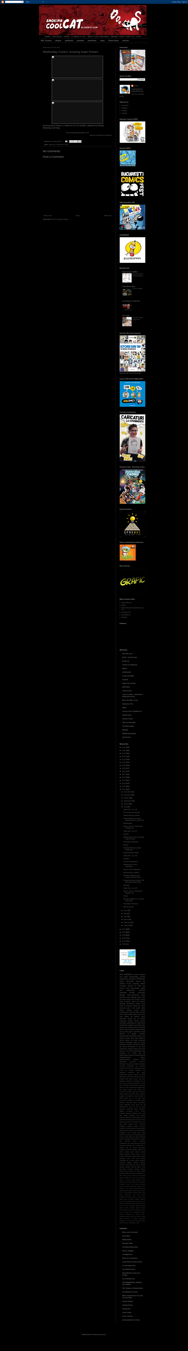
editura (122, 1130)
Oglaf (124, 708)
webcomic (131, 990)
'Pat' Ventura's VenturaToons (132, 1288)
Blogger (103, 1334)
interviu (122, 1034)
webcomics (52, 144)
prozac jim (134, 1216)
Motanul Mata (140, 1156)
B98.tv (123, 605)
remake (130, 1171)
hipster (138, 1207)
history (143, 1019)
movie (122, 1014)
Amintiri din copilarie (127, 1025)
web (124, 1222)
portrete (127, 1186)
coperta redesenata (126, 1165)
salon (139, 1216)
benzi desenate (127, 981)
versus (143, 1023)
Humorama (126, 1309)
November (127, 795)
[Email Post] (66, 141)
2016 (124, 777)
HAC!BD (129, 1100)
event (138, 981)
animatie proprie (132, 1126)
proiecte (80, 40)
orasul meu (125, 988)
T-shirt (134, 1053)
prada (132, 1152)
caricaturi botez (131, 1141)
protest (139, 1186)
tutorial (139, 1025)
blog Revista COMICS (130, 272)
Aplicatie (126, 885)
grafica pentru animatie (127, 1207)
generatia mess (129, 1104)
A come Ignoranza (128, 1266)
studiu (130, 1190)
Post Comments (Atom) (60, 219)
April (125, 916)
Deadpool (122, 1126)
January (127, 925)
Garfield (125, 680)
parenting (130, 1023)
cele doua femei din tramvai (136, 1143)
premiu (128, 1216)
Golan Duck (113, 40)
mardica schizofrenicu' (131, 1085)
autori (143, 1100)
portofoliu (92, 40)
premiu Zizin (124, 1171)
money (135, 1049)
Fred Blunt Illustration (130, 1247)
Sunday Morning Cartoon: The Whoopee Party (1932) (133, 881)
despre (58, 40)
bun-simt (142, 1126)
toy (126, 1070)
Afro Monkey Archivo (130, 1292)
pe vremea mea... (139, 1214)
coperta (128, 1128)
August (126, 804)
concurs (142, 990)
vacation (138, 1029)
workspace (133, 1222)
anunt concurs (139, 1021)
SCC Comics (46, 40)
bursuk (139, 1036)
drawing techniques (127, 1004)
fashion (136, 1017)
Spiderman (128, 1195)
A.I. (123, 1192)
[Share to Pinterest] (80, 141)
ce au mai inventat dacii (132, 1051)
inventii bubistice (136, 1180)
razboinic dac (124, 1188)
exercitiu (122, 1145)
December (127, 792)
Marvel (140, 1192)
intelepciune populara (126, 1074)
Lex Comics (137, 1100)
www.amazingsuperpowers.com (77, 133)
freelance (130, 1169)
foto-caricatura (133, 995)
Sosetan (126, 859)
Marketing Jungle (130, 1156)
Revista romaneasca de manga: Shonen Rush (132, 876)
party (121, 1001)
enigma (129, 1010)
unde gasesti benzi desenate (134, 1124)
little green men (140, 1210)
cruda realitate (131, 997)
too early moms (130, 1220)
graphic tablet (124, 1177)
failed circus (141, 1167)
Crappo (131, 1070)
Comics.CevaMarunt (129, 665)
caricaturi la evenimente (132, 1081)
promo (122, 1070)
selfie (130, 1188)
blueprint (142, 1160)
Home (78, 216)
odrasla (143, 1068)
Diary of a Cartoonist (129, 1258)
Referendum (127, 823)
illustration (131, 1047)
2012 (124, 789)
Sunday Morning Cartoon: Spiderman (132, 849)
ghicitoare (132, 1205)
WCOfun (124, 617)
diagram (128, 1113)
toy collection (140, 1066)
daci (138, 1072)
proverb (142, 1076)
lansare (142, 1012)
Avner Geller (126, 1312)
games (126, 1130)
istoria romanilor (134, 1064)
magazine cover (125, 1132)
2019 (124, 768)
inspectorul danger (126, 1049)
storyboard (135, 1122)
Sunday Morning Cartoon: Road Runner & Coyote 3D (133, 819)
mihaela (142, 1169)
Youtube (124, 113)
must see (142, 1049)
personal (131, 1029)
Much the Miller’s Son (130, 700)
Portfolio (124, 111)
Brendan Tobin (127, 1243)
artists (138, 1008)
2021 (124, 762)
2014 (124, 783)
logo (136, 1038)
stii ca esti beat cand (137, 1098)
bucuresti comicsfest (126, 1096)
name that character (138, 1092)
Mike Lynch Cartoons (130, 1232)
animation (142, 1064)
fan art (136, 1019)
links (144, 1180)
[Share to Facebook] (77, 141)
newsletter (128, 1214)
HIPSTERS (126, 687)
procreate (133, 1186)
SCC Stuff (125, 315)
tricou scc (139, 1154)
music (128, 983)
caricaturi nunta (131, 1102)
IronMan (135, 1192)
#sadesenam (124, 1106)
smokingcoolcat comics (132, 1057)
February (127, 922)
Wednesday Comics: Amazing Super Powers (70, 51)
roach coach (139, 1010)
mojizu (129, 999)
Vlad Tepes (141, 1195)
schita (126, 1137)
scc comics (126, 974)
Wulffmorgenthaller (129, 733)
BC (133, 999)
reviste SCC (132, 1089)
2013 (124, 786)
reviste (132, 993)
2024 (124, 753)
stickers (129, 1044)
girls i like (131, 1008)
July (125, 807)
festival (139, 1087)
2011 (124, 929)
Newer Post (47, 216)
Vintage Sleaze (127, 1305)
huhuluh (136, 1169)
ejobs (137, 1203)
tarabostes (142, 1218)
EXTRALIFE (126, 672)
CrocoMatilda (128, 1192)
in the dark (140, 1047)
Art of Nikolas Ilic (128, 1279)
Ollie (144, 1192)
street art (122, 1087)
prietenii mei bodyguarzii (127, 1119)
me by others (124, 1212)
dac (134, 1165)
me (144, 981)
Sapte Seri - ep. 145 (130, 888)
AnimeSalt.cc (126, 615)
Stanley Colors (127, 719)
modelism (122, 1184)
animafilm (122, 1197)
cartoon (142, 974)
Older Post (107, 216)
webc (127, 1222)
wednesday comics (63, 144)
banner (143, 1197)
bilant (135, 1109)
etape (141, 1203)
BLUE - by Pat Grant (129, 657)
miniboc (127, 1117)
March (126, 919)
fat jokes (136, 1012)
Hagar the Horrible (129, 683)
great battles (141, 1130)
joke (143, 979)
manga (122, 1182)
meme (126, 1182)
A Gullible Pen (127, 1254)
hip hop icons (133, 1177)
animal (134, 1175)
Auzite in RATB (135, 979)
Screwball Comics (128, 1269)
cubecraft (137, 1201)
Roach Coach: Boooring (131, 869)
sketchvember (124, 1190)
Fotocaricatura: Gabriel (131, 872)
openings (142, 1184)
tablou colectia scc (126, 1218)
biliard (121, 1199)
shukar (133, 1154)
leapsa (125, 1089)
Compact (127, 1001)
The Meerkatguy (128, 726)
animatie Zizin (124, 1079)
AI (128, 1053)
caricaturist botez (132, 1111)
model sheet (136, 1132)
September (128, 801)
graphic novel (133, 1130)
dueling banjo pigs (129, 1203)
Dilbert (124, 668)
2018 (124, 771)
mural (136, 1184)
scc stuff (137, 1023)
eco (135, 1025)
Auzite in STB (134, 986)
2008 (124, 938)
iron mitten (126, 1236)
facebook (128, 1145)
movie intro (130, 1184)
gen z (127, 1205)
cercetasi (122, 1066)
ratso (143, 1186)
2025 (124, 750)
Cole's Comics (127, 1316)
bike (143, 1025)
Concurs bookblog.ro (130, 862)
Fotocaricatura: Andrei (131, 853)
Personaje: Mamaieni (130, 842)
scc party (137, 1171)
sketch (122, 1040)
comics (135, 974)
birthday (122, 1102)
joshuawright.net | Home (131, 1320)
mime (129, 1182)
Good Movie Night (128, 286)
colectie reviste (124, 1068)
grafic (143, 1072)
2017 (124, 774)
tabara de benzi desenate (134, 1173)
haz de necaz (131, 1147)
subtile (143, 1216)
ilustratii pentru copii (138, 1113)
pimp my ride (141, 1117)
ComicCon (123, 1100)
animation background (131, 1139)
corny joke (123, 1201)
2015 (124, 780)
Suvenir (126, 834)
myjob (131, 1055)
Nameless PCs (127, 704)
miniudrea (142, 1182)
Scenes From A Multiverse (132, 711)
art (139, 1139)
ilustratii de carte (139, 1083)
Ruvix (121, 1195)
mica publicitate (135, 1212)
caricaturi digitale (125, 1162)
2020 (124, 765)
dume (126, 1098)
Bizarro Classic (128, 907)
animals (135, 983)
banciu (137, 1160)
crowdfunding (130, 1201)
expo (143, 995)
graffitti (143, 1175)
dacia (133, 1128)
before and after (129, 1094)
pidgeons (142, 1038)
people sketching (126, 1042)
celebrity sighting (139, 1162)
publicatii (69, 40)
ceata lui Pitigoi (129, 1199)
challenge (138, 1070)
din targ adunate (140, 1128)
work (124, 999)
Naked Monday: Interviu (131, 815)
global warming (140, 1205)
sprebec (128, 1122)
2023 (124, 756)
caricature (123, 1128)
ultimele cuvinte (136, 1190)
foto (124, 1205)
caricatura (123, 1023)
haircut (124, 1047)
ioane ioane (131, 1210)
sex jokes (124, 977)
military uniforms (137, 1149)
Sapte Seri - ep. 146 (130, 856)
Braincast (125, 661)
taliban (136, 1218)
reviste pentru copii (134, 1014)
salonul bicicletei (125, 1154)
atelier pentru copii (135, 1079)
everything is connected (131, 301)
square (131, 1137)
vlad (125, 1014)
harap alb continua (126, 1027)
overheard (133, 1117)
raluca (122, 1051)
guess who (141, 997)
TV (128, 1034)
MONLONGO (126, 1240)
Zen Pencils (126, 737)
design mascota (131, 1167)
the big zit (137, 1137)
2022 (124, 759)
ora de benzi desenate (133, 1076)
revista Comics (140, 999)
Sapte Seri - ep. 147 (130, 831)
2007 (124, 941)
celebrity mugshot (139, 1199)
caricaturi (136, 1044)
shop (102, 40)
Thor (134, 1195)
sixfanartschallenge (139, 1188)
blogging (122, 1081)
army (132, 1038)
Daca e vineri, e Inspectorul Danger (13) (132, 827)
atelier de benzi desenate (135, 1040)
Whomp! (125, 730)
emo (127, 1064)
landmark (132, 1115)
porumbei (132, 1036)
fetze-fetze (123, 1169)
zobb (137, 1222)
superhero (137, 1032)
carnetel (138, 1175)
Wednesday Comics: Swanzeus (130, 865)
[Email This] (70, 141)
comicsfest (131, 1072)
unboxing (138, 1220)
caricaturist (132, 1061)
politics (122, 983)
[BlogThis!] (73, 141)
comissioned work (126, 1012)
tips (121, 999)
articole (125, 40)
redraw (137, 1152)
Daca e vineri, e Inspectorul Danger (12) (132, 892)
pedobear (122, 1216)
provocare (142, 1085)
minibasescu (135, 1182)
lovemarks (142, 1147)
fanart (143, 1032)
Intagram (124, 108)
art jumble (129, 1197)
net (144, 986)
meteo (122, 1010)
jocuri (121, 1085)
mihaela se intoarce (126, 1149)
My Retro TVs (126, 612)
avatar (122, 1094)
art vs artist (130, 1160)
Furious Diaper (127, 1301)
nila (144, 1149)
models (129, 1092)
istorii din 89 (140, 1104)
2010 (124, 932)
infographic (130, 1066)
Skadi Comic (126, 715)
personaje (135, 988)
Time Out (135, 1158)
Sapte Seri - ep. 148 (130, 809)
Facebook (124, 105)
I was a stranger (137, 288)
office (143, 1008)
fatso (133, 1145)
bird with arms (127, 654)
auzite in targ (136, 1197)
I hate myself (127, 691)
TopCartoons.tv (126, 602)
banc (143, 1079)
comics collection (134, 1068)
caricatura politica (126, 1021)
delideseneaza (125, 1059)
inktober (125, 1210)
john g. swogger (128, 1251)
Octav (136, 86)
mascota (122, 1117)
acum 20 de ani (135, 1106)
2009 (124, 935)
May (125, 913)
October (127, 798)
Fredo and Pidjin (128, 676)
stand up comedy (138, 1001)
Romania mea (125, 1158)
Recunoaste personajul (131, 812)
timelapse (122, 1220)
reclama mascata (139, 1055)
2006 (124, 944)
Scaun (125, 896)
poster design (124, 1152)
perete (121, 1186)
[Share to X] (75, 141)
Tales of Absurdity (128, 722)
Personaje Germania (130, 904)
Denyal (125, 845)
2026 (124, 747)
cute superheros (131, 1087)
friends (122, 997)
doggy (134, 1034)
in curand (127, 1180)
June (126, 910)
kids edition (124, 1115)
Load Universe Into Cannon (132, 1262)
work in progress (126, 1006)
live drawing (141, 1115)
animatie (123, 993)
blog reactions (140, 1094)
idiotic (139, 1089)
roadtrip (142, 1152)
